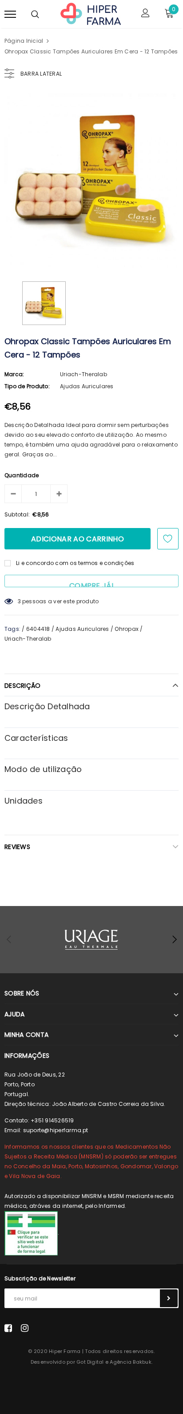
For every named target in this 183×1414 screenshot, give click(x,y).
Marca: (14, 374)
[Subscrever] (169, 1298)
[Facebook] (8, 1328)
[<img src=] (31, 1233)
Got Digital (90, 1361)
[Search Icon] (35, 14)
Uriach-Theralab (83, 374)
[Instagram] (24, 1328)
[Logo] (90, 13)
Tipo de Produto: (27, 386)
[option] (91, 180)
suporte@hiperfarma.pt (55, 1130)
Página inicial (23, 41)
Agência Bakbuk (130, 1361)
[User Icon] (145, 14)
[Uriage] (91, 939)
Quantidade (21, 475)
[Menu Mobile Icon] (10, 14)
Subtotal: (17, 514)
